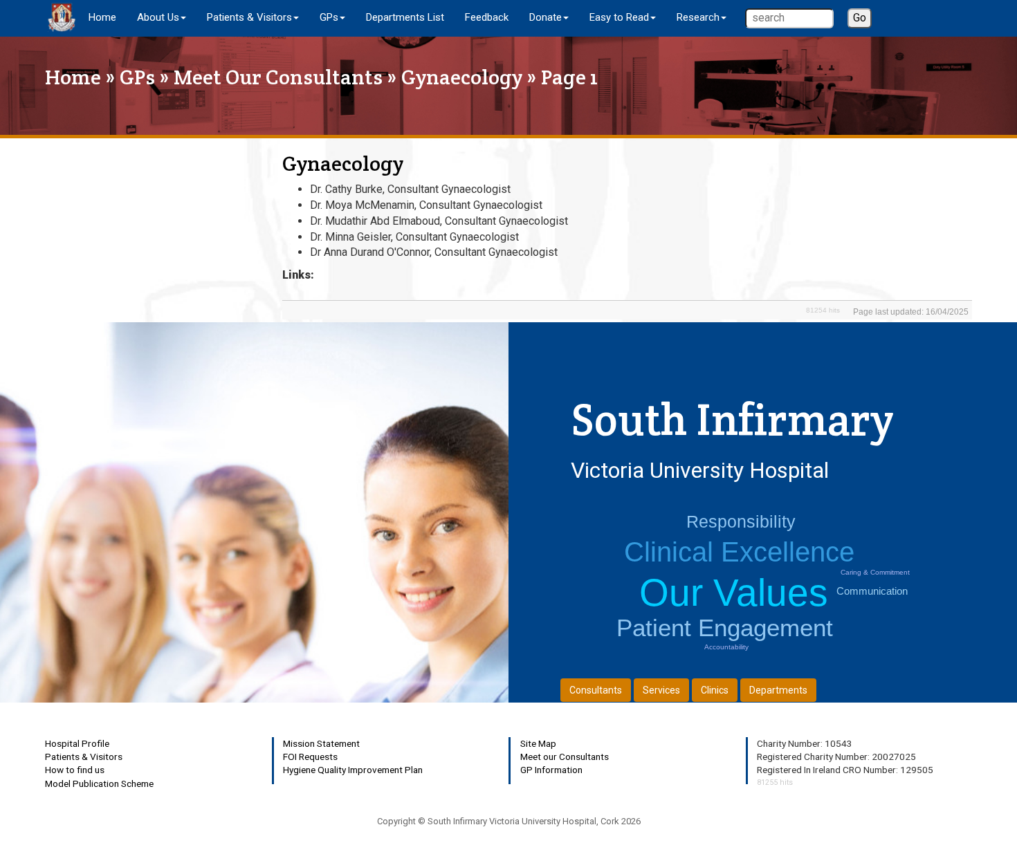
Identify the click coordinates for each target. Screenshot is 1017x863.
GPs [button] (329, 17)
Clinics (715, 690)
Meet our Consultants (564, 756)
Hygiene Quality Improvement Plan (353, 769)
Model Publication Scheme (99, 783)
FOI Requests (310, 756)
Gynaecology (461, 77)
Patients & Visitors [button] (249, 17)
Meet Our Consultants (278, 77)
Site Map (538, 743)
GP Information (551, 769)
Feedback (486, 17)
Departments (778, 690)
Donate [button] (545, 17)
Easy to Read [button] (619, 17)
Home (102, 17)
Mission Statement (321, 743)
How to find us (74, 769)
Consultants (595, 690)
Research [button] (698, 17)
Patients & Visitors (83, 756)
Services (661, 690)
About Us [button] (158, 17)
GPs (137, 77)
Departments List (405, 17)
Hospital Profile (77, 743)
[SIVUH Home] (61, 17)
